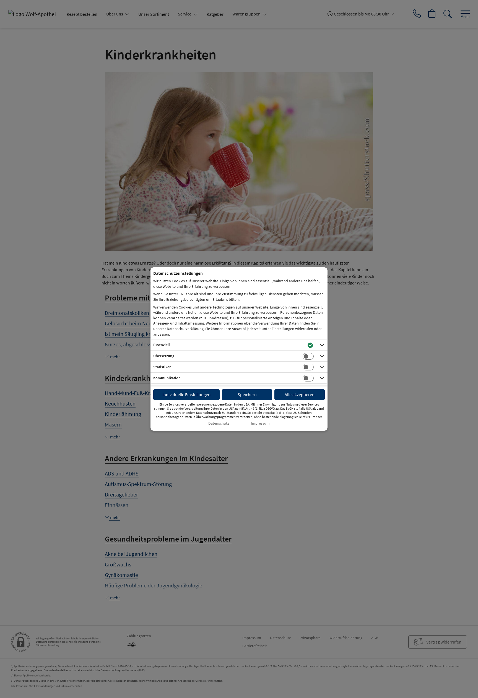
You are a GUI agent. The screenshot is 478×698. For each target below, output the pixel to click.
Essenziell (161, 344)
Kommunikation (167, 377)
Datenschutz (218, 423)
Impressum (260, 423)
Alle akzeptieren (300, 394)
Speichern (247, 394)
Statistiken (162, 366)
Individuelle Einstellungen (186, 394)
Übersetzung (163, 355)
